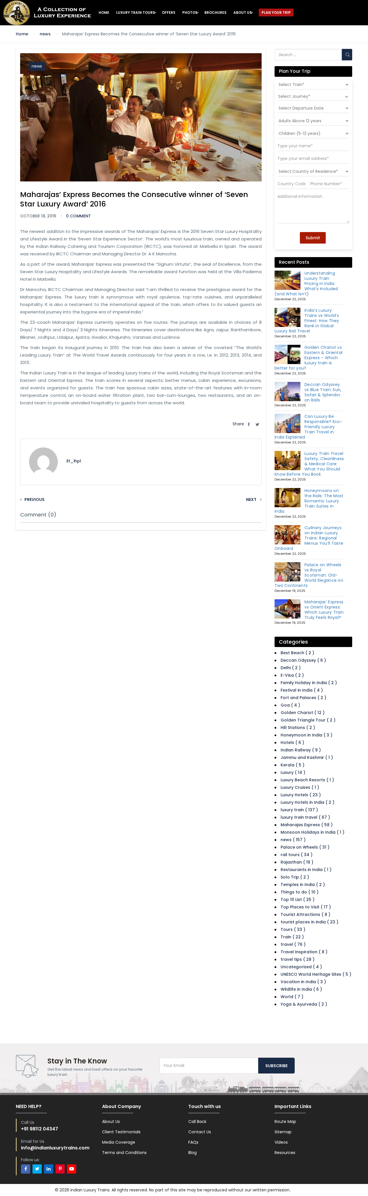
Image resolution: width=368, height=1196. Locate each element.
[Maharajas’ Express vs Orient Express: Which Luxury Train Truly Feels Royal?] (287, 609)
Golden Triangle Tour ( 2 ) (308, 720)
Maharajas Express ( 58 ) (307, 825)
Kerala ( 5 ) (292, 765)
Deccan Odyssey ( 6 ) (303, 660)
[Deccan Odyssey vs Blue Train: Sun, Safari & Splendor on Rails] (287, 391)
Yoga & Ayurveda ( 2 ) (304, 1004)
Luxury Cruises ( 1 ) (300, 787)
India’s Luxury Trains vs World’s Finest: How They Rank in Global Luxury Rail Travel (307, 320)
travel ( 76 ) (293, 944)
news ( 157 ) (293, 840)
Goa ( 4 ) (290, 705)
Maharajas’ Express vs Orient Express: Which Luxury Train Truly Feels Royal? (324, 609)
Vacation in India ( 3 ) (303, 982)
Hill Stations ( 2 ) (298, 727)
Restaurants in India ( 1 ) (306, 869)
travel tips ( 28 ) (298, 959)
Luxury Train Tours (135, 12)
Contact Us (199, 1132)
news (45, 34)
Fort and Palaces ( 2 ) (303, 698)
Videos (281, 1142)
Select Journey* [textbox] (294, 96)
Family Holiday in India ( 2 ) (309, 683)
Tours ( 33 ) (293, 929)
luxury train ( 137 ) (299, 810)
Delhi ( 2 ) (291, 668)
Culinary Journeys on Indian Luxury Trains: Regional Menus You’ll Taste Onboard (309, 538)
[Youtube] (71, 1169)
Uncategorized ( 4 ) (301, 967)
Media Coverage (118, 1142)
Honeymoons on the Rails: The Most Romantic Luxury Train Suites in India (309, 501)
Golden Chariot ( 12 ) (303, 712)
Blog (192, 1152)
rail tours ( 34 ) (297, 855)
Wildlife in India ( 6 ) (301, 989)
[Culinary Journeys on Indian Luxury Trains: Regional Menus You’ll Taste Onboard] (287, 535)
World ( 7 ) (292, 997)
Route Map (285, 1121)
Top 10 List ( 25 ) (298, 899)
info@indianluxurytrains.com (55, 1148)
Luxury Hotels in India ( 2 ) (307, 802)
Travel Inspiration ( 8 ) (304, 952)
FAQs (193, 1142)
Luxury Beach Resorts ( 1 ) (307, 780)
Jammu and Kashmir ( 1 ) (307, 757)
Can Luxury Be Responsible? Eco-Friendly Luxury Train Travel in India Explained (308, 427)
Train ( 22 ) (292, 937)
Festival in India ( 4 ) (302, 690)
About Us (242, 12)
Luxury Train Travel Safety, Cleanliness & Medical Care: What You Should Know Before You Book (309, 464)
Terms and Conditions (124, 1152)
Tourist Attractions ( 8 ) (305, 914)
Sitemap (283, 1132)
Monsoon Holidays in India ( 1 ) (312, 832)
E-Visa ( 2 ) (292, 675)
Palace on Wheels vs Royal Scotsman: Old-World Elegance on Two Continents (309, 575)
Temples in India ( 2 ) (303, 884)
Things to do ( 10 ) (300, 892)
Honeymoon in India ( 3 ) (306, 735)
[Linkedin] (48, 1169)
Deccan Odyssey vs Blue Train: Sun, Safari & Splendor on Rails (323, 392)
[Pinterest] (60, 1169)
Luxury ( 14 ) (293, 772)
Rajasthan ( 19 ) (297, 862)
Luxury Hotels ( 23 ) (301, 795)
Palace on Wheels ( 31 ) (305, 847)
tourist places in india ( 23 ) (309, 922)
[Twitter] (37, 1169)
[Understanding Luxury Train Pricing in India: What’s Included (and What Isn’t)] (287, 280)
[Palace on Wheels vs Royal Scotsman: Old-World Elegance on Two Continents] (287, 572)
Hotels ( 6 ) (292, 742)
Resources (285, 1152)
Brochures (215, 12)
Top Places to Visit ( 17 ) (306, 907)
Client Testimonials (121, 1132)
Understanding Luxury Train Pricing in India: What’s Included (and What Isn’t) (306, 283)
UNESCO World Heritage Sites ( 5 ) (316, 974)
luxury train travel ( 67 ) (305, 817)
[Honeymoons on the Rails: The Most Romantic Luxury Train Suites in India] (287, 498)
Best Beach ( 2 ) (297, 653)
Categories (293, 641)
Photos (190, 12)
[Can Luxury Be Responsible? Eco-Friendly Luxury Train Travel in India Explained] (287, 423)
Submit (313, 238)
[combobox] (313, 96)
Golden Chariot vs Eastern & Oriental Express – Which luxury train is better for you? (308, 358)
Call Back (197, 1121)
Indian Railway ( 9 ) (301, 750)
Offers (168, 12)
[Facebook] (25, 1169)
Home (104, 12)
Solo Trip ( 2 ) (295, 877)
